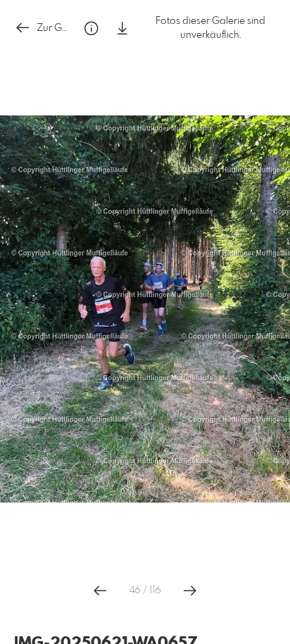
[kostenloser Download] (122, 28)
